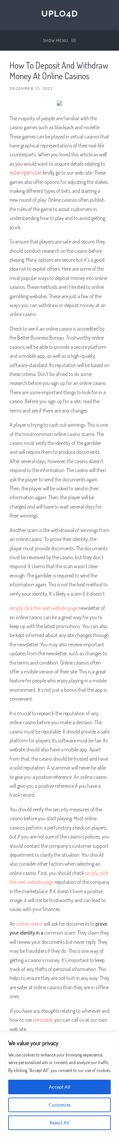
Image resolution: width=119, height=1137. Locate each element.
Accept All (59, 1087)
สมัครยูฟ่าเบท (26, 172)
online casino (29, 923)
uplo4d (59, 13)
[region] (59, 1084)
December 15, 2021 (31, 88)
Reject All (59, 1122)
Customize (59, 1105)
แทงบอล (42, 1019)
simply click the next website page (44, 607)
